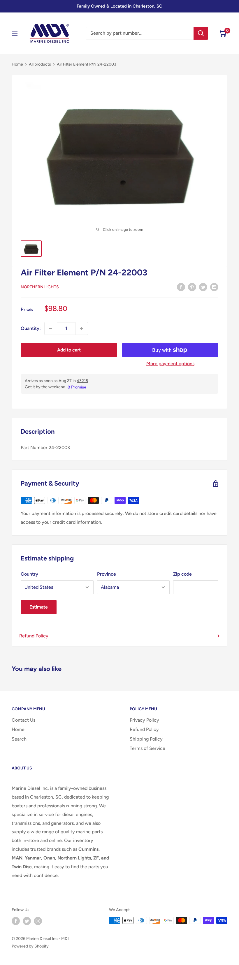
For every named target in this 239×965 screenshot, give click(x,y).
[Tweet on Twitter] (203, 286)
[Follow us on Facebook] (16, 921)
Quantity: (31, 328)
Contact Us (23, 720)
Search (19, 739)
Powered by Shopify (30, 946)
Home (17, 64)
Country (29, 574)
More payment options (170, 363)
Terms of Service (147, 748)
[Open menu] (14, 33)
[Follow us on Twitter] (27, 921)
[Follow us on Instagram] (38, 921)
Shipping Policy (146, 739)
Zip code (182, 574)
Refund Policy (33, 636)
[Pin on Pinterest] (192, 286)
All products (40, 64)
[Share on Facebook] (181, 286)
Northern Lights (40, 286)
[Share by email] (214, 286)
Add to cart (69, 350)
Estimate (38, 607)
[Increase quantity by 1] (81, 328)
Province (106, 574)
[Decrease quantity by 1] (51, 328)
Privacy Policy (144, 720)
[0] (222, 33)
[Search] (201, 33)
